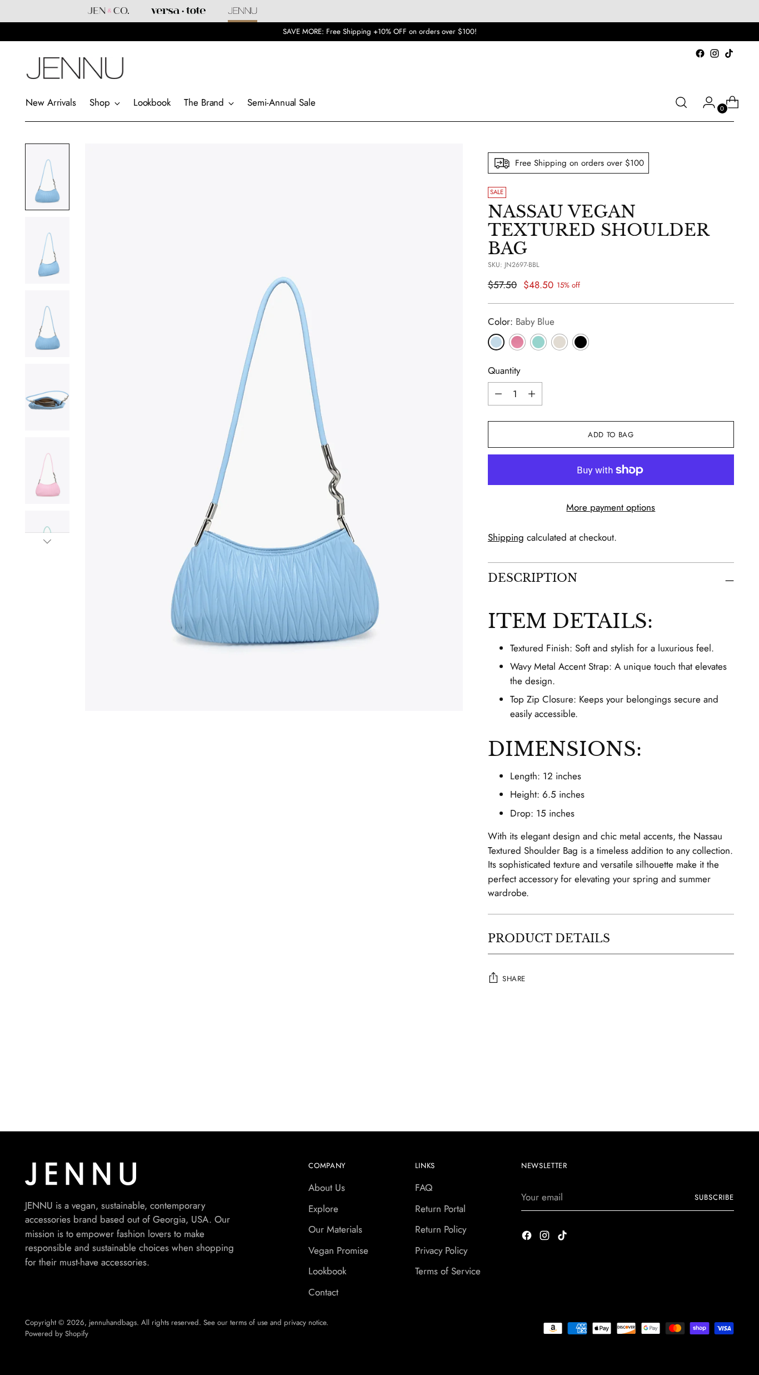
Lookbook (327, 1271)
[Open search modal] (681, 102)
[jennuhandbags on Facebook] (700, 53)
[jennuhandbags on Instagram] (715, 53)
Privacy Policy (441, 1250)
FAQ (423, 1187)
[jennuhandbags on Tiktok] (729, 53)
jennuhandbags (113, 1322)
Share (514, 978)
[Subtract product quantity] (532, 394)
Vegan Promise (338, 1250)
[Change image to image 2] (47, 250)
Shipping (506, 537)
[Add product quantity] (498, 394)
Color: (521, 321)
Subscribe (714, 1197)
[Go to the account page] (704, 102)
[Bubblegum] (517, 342)
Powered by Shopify (56, 1333)
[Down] (47, 541)
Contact (323, 1292)
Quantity (504, 370)
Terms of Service (448, 1271)
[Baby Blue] (496, 342)
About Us (326, 1187)
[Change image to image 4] (47, 397)
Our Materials (335, 1229)
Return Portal (440, 1208)
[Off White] (559, 342)
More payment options (610, 507)
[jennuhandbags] (75, 68)
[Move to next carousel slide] (724, 1081)
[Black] (580, 342)
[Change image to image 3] (47, 323)
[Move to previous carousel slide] (699, 1082)
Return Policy (440, 1229)
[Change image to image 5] (47, 470)
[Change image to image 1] (47, 177)
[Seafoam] (538, 342)
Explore (323, 1208)
